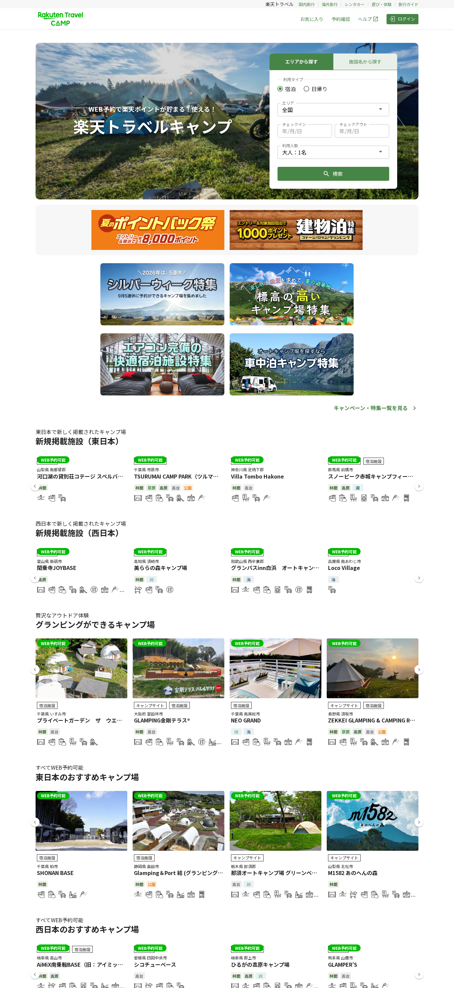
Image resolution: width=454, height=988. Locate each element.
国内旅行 (307, 4)
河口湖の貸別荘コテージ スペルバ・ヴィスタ (90, 476)
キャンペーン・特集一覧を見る (371, 408)
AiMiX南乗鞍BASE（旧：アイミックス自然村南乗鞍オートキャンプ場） (122, 964)
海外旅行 (330, 4)
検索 (338, 173)
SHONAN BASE (55, 873)
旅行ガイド (408, 4)
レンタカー (355, 4)
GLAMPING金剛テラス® (162, 720)
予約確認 (340, 19)
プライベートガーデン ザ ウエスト (82, 720)
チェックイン (294, 124)
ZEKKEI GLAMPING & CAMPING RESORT (377, 720)
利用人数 (290, 145)
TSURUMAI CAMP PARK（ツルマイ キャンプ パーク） (199, 476)
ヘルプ (365, 19)
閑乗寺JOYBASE (56, 568)
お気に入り (311, 19)
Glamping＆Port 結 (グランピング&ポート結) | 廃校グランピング (213, 873)
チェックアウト (353, 124)
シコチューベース (155, 964)
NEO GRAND (246, 720)
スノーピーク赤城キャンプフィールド (373, 476)
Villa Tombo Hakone (257, 476)
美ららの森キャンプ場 (160, 568)
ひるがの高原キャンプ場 (260, 964)
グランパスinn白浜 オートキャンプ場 (277, 568)
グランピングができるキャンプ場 (95, 624)
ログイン (406, 19)
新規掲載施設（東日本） (79, 441)
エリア (288, 103)
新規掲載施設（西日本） (79, 532)
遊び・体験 (382, 4)
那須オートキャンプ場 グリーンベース (276, 873)
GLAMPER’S (342, 964)
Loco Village (344, 568)
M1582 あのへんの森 (353, 873)
